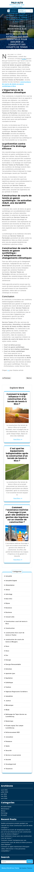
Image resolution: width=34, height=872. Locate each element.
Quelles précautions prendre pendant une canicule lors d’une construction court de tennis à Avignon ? (17, 825)
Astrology (9, 594)
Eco (7, 655)
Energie (8, 660)
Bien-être (9, 599)
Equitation (9, 678)
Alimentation (10, 585)
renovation (9, 737)
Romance (9, 741)
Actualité (9, 576)
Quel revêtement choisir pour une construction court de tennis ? (16, 837)
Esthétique (9, 682)
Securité (9, 750)
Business (9, 612)
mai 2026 (4, 796)
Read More (17, 439)
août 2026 (4, 790)
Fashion (8, 687)
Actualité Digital (11, 580)
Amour (8, 589)
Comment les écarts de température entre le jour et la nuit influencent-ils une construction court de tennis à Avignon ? (16, 832)
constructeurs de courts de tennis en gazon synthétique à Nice (16, 84)
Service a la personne (13, 755)
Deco (7, 646)
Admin (24, 59)
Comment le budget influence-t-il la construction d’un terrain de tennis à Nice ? (17, 399)
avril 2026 (4, 798)
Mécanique (9, 705)
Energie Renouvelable (13, 664)
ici (8, 370)
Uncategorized (11, 764)
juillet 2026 (4, 792)
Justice (8, 700)
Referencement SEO (13, 732)
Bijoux (8, 603)
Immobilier (9, 696)
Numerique (9, 721)
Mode (7, 710)
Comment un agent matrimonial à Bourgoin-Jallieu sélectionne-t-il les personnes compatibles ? (15, 849)
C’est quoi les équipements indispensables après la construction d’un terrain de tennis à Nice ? (17, 454)
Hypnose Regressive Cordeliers (17, 691)
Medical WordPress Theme (17, 868)
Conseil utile (10, 617)
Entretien (9, 669)
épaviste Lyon (10, 673)
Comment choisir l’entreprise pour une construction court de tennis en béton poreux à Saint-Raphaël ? (16, 842)
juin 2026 (4, 794)
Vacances (9, 768)
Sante (8, 746)
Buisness (9, 608)
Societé (8, 759)
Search (31, 11)
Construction (10, 628)
